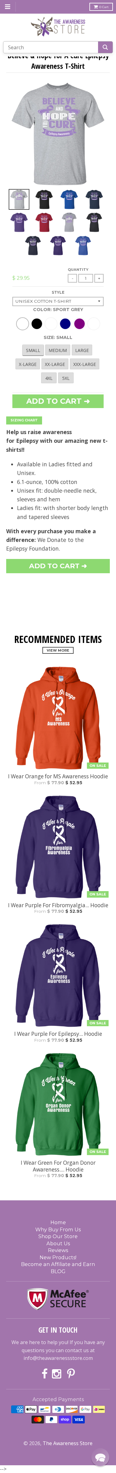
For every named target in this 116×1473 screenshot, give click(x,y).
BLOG (58, 1271)
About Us (58, 1243)
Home (58, 1222)
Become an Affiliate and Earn (58, 1264)
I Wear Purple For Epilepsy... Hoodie (58, 1034)
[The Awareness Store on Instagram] (57, 1374)
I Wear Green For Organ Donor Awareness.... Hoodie (58, 1166)
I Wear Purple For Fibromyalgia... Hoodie (58, 905)
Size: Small (58, 337)
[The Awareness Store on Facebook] (44, 1374)
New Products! (58, 1257)
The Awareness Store (67, 1443)
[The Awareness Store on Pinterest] (71, 1374)
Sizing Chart (24, 420)
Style (58, 292)
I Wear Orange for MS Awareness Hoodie (58, 776)
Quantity (78, 269)
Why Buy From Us (58, 1229)
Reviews (58, 1250)
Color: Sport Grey (58, 309)
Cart (104, 7)
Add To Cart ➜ (58, 566)
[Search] (105, 47)
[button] (100, 1457)
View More (58, 650)
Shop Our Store (58, 1236)
